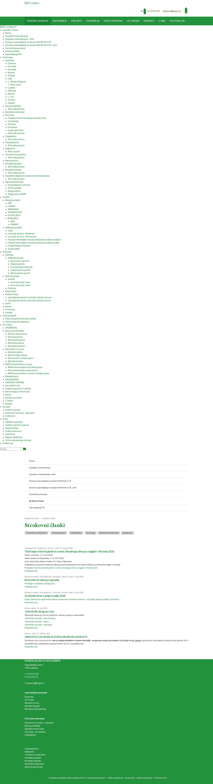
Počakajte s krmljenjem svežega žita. (40, 584)
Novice (50, 548)
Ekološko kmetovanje (34, 729)
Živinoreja (90, 533)
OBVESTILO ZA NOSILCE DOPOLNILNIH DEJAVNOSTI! (56, 636)
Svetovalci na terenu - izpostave (39, 723)
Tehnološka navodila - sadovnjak (38, 625)
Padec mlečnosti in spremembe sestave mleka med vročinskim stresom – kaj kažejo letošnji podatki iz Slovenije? (72, 599)
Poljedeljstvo (30, 735)
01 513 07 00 (153, 11)
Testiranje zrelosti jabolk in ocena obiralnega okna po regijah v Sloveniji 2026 (69, 551)
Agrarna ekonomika (34, 767)
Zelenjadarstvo (59, 533)
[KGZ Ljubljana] (32, 3)
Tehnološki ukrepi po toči (39, 611)
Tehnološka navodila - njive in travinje (40, 618)
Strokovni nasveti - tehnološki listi (38, 577)
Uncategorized (31, 548)
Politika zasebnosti (115, 778)
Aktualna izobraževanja (35, 709)
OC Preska (29, 700)
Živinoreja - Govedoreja (35, 732)
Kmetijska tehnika (33, 761)
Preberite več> (31, 571)
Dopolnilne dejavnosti (109, 533)
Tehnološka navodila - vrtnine (37, 621)
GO (24, 449)
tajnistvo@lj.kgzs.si (172, 11)
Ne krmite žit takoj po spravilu (42, 580)
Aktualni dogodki (32, 706)
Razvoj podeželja (32, 726)
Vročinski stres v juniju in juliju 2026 (45, 595)
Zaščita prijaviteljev (144, 778)
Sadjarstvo (127, 533)
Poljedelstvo (76, 533)
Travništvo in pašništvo (36, 533)
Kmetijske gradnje (33, 758)
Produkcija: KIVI (160, 778)
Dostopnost (130, 778)
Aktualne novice (32, 703)
